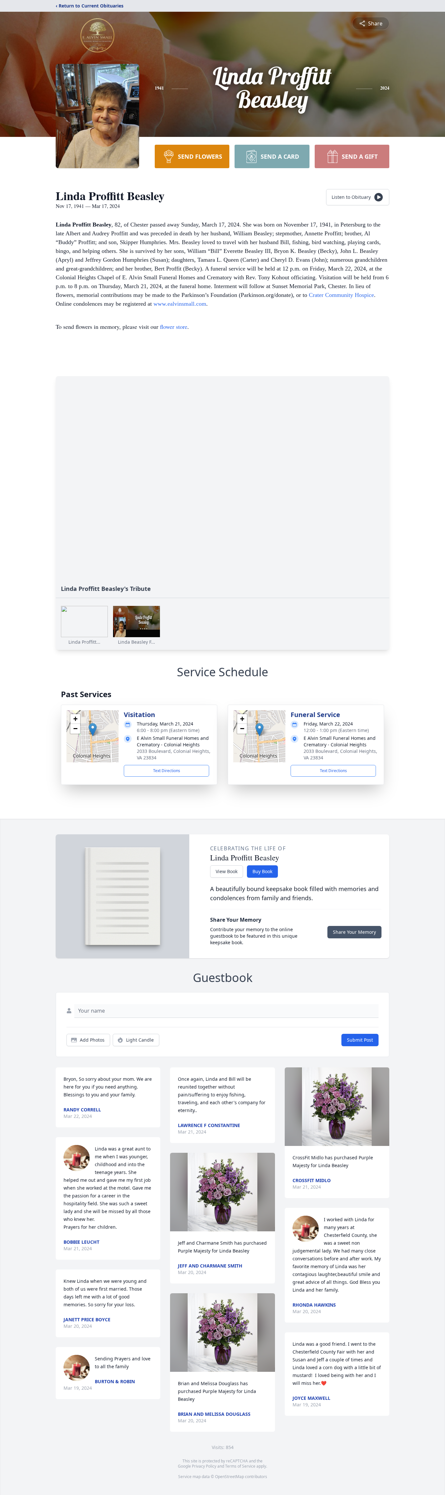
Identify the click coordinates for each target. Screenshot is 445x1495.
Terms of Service (240, 1466)
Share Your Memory (354, 932)
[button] (93, 729)
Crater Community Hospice (341, 295)
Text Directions (166, 770)
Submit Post (360, 1040)
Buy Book (262, 871)
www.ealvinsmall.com (179, 303)
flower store (173, 326)
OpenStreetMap (229, 1476)
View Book (226, 871)
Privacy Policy (204, 1466)
